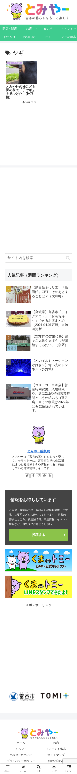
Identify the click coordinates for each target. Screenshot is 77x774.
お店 (56, 743)
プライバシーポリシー (21, 761)
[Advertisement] (38, 125)
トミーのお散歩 (56, 748)
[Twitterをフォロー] (27, 475)
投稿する (38, 534)
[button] (67, 258)
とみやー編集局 (38, 451)
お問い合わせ (56, 761)
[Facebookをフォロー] (32, 475)
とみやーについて (20, 755)
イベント (21, 748)
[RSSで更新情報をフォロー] (50, 475)
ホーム (21, 743)
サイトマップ (56, 755)
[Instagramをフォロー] (38, 475)
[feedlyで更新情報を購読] (44, 475)
